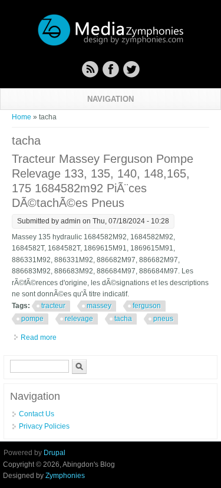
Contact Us (36, 414)
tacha (123, 319)
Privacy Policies (44, 426)
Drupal (54, 453)
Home (21, 117)
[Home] (110, 44)
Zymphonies (65, 476)
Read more (39, 337)
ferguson (147, 306)
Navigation (110, 99)
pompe (32, 319)
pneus (163, 319)
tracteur (53, 306)
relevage (79, 319)
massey (99, 306)
